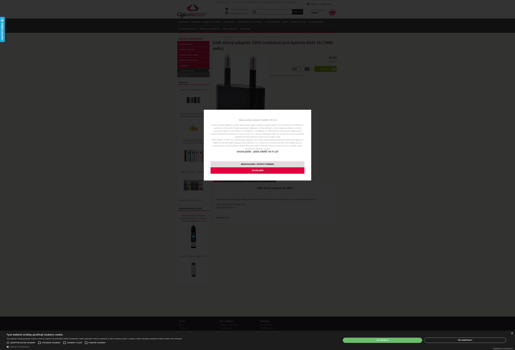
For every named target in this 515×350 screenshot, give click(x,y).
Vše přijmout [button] (382, 340)
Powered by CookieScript (503, 349)
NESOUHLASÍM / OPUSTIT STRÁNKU (257, 164)
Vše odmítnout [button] (465, 340)
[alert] (257, 340)
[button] (94, 346)
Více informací (176, 339)
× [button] (512, 333)
